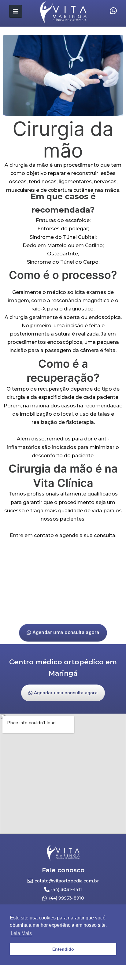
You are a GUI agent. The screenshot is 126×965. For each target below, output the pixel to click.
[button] (63, 632)
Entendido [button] (63, 949)
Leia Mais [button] (21, 933)
